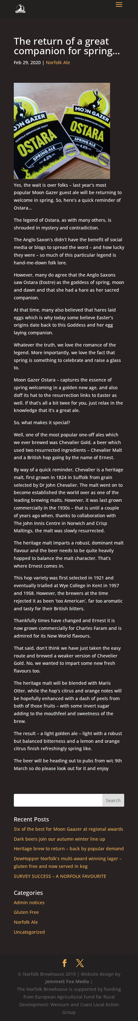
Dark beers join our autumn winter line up (59, 839)
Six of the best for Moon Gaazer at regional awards (68, 829)
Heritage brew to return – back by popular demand (69, 848)
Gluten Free (26, 912)
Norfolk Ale (58, 62)
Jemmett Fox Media (67, 981)
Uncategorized (29, 932)
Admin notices (29, 902)
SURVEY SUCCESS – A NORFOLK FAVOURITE (60, 876)
